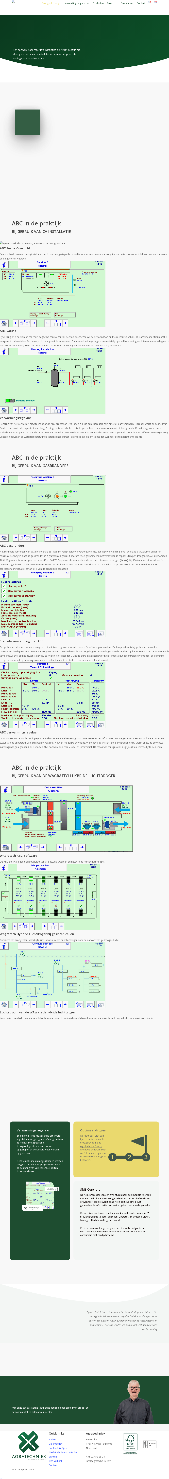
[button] (64, 1097)
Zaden (52, 1439)
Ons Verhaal (55, 1460)
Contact (53, 1465)
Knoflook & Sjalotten (60, 1448)
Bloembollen (55, 1443)
